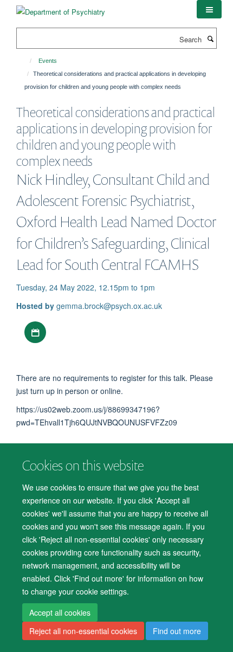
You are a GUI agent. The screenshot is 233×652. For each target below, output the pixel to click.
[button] (209, 9)
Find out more (177, 630)
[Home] (25, 61)
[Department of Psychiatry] (60, 8)
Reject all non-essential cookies (83, 630)
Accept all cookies (59, 612)
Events (47, 60)
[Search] (210, 38)
